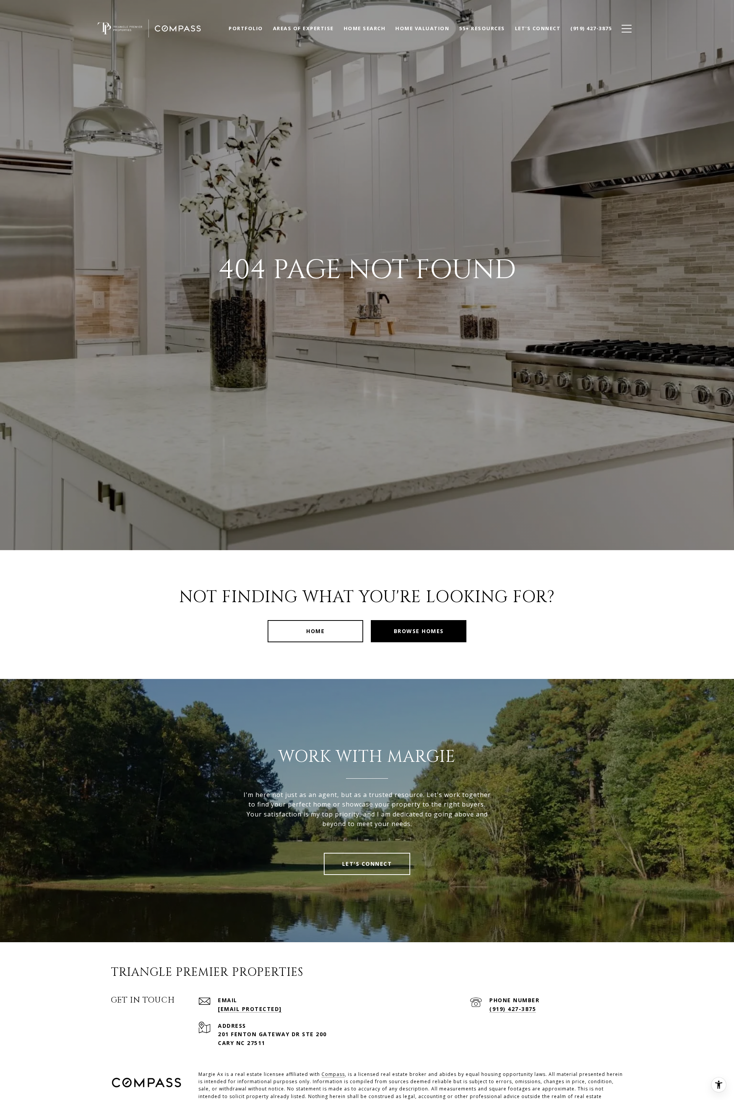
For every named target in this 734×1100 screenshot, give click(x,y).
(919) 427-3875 (512, 1009)
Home (315, 631)
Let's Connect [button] (367, 863)
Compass (333, 1074)
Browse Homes (419, 631)
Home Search (365, 28)
